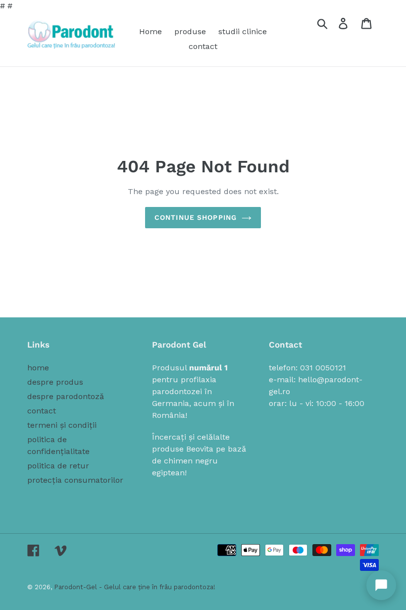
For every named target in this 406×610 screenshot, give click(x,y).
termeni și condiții (62, 425)
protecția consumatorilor (75, 480)
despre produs (55, 382)
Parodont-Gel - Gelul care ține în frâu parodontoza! (134, 587)
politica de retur (58, 465)
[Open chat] (381, 585)
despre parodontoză (65, 396)
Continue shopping (195, 217)
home (38, 367)
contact (41, 410)
